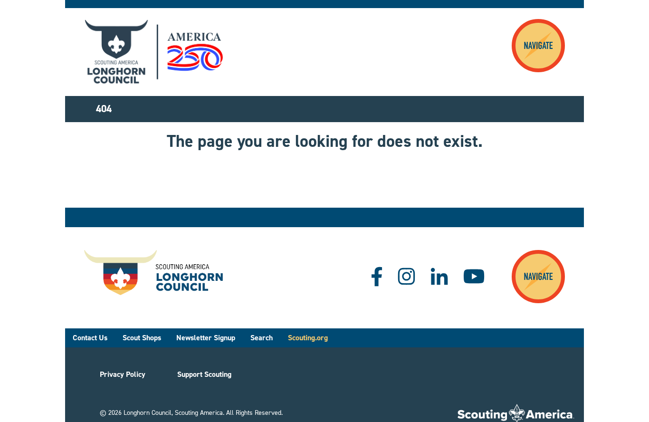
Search (261, 338)
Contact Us (90, 338)
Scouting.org (308, 338)
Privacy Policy (122, 374)
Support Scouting (204, 374)
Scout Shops (142, 338)
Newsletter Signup (205, 338)
